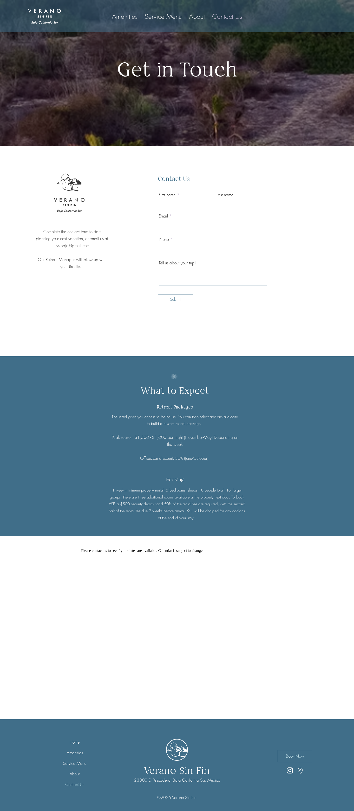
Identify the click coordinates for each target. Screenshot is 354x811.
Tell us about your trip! (177, 263)
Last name (224, 195)
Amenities (75, 752)
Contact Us (74, 784)
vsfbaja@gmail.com (73, 245)
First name (167, 195)
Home (75, 742)
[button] (197, 17)
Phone (164, 239)
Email (163, 216)
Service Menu (74, 763)
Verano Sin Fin (177, 771)
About (75, 774)
